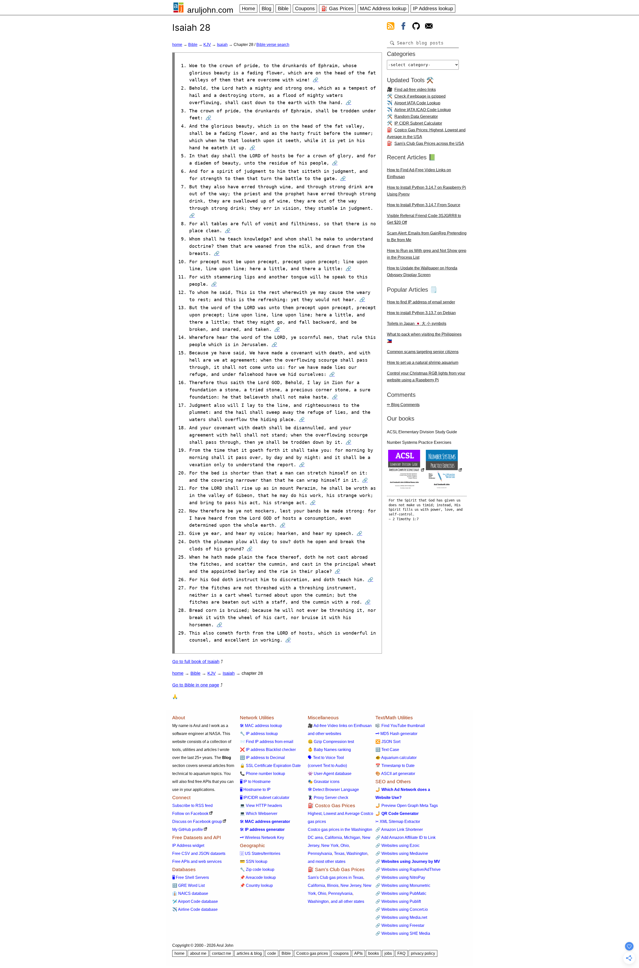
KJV (207, 44)
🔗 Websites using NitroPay (400, 877)
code (271, 953)
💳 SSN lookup (253, 861)
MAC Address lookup (383, 8)
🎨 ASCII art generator (395, 773)
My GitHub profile (187, 829)
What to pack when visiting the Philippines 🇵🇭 (424, 337)
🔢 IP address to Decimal (262, 757)
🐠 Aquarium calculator (396, 757)
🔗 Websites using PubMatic (400, 893)
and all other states (347, 901)
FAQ (401, 953)
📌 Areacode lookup (258, 877)
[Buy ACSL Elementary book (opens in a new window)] (406, 470)
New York (329, 845)
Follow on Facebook (190, 813)
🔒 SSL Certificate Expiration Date (270, 765)
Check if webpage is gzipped (420, 96)
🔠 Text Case (387, 749)
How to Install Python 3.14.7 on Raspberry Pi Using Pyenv (426, 190)
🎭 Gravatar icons (323, 781)
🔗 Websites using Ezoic (397, 845)
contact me (221, 953)
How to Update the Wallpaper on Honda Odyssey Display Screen (422, 271)
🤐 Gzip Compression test (331, 741)
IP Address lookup (433, 8)
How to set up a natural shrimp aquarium (422, 362)
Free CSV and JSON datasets (198, 853)
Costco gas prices (312, 953)
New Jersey (350, 885)
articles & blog (249, 953)
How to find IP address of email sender (421, 302)
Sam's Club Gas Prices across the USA (429, 143)
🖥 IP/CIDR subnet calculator (264, 797)
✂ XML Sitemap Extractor (397, 821)
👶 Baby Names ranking (329, 749)
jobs (388, 953)
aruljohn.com (210, 9)
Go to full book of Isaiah (195, 661)
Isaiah (222, 44)
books (373, 953)
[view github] (416, 27)
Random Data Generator (416, 116)
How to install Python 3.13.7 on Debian (421, 313)
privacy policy (423, 953)
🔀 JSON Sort (387, 741)
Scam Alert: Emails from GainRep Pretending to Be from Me (427, 236)
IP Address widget (188, 845)
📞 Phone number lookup (262, 773)
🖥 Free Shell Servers (190, 877)
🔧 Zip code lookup (257, 869)
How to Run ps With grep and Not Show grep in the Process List (426, 253)
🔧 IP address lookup (259, 733)
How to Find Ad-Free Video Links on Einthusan (419, 173)
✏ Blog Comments (403, 405)
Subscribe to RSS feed (192, 805)
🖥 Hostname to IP (255, 789)
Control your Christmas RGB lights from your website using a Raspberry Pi (426, 376)
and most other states (326, 861)
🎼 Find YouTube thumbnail (400, 726)
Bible (283, 8)
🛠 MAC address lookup (261, 726)
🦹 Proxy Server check (328, 797)
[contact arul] (429, 27)
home (177, 44)
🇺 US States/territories (260, 853)
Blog (266, 8)
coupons (341, 953)
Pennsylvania (320, 853)
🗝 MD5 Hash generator (396, 733)
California (333, 837)
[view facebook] (403, 27)
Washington (356, 853)
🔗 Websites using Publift (398, 901)
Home (248, 8)
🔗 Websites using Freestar (399, 925)
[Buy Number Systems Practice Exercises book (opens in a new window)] (444, 470)
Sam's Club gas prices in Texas (335, 877)
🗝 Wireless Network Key (262, 837)
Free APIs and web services (197, 861)
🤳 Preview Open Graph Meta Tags (406, 805)
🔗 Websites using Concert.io (401, 909)
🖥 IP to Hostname (255, 781)
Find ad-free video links (415, 89)
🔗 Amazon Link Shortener (399, 829)
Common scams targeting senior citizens (423, 352)
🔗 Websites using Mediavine (401, 853)
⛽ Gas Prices (337, 8)
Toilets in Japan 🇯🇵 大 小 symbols (416, 323)
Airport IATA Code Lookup (417, 103)
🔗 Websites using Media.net (401, 917)
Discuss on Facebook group (197, 821)
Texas (339, 853)
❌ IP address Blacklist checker (268, 749)
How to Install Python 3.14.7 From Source (423, 205)
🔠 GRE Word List (188, 885)
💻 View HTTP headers (261, 805)
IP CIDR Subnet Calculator (418, 123)
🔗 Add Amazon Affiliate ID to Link (405, 837)
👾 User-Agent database (329, 773)
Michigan (352, 837)
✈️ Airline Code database (195, 909)
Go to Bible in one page (195, 685)
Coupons (305, 8)
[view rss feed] (390, 27)
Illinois (332, 885)
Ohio (344, 845)
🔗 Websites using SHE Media (402, 933)
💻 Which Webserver (258, 813)
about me (198, 953)
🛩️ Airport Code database (195, 901)
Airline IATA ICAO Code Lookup (422, 110)
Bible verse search (272, 44)
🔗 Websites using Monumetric (402, 885)
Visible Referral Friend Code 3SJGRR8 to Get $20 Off (424, 219)
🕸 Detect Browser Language (333, 789)
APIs (358, 953)
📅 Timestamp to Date (395, 765)
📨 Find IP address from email (266, 741)
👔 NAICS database (190, 893)
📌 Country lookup (256, 885)
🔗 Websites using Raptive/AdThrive (408, 869)
